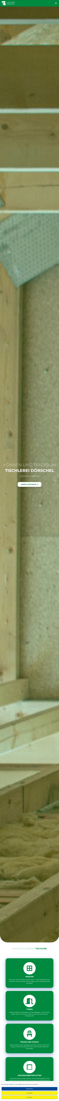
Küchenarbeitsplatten (29, 1075)
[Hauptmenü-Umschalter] (56, 3)
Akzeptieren (29, 1089)
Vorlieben (29, 1097)
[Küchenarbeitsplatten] (29, 1067)
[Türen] (29, 1001)
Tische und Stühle (29, 1042)
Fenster (29, 977)
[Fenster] (29, 968)
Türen (29, 1009)
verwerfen (29, 1093)
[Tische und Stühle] (29, 1033)
